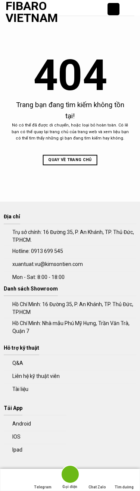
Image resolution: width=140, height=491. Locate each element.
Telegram (43, 487)
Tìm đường (124, 487)
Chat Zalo (97, 487)
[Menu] (129, 9)
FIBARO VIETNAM (23, 12)
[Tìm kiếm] (113, 9)
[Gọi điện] (69, 475)
